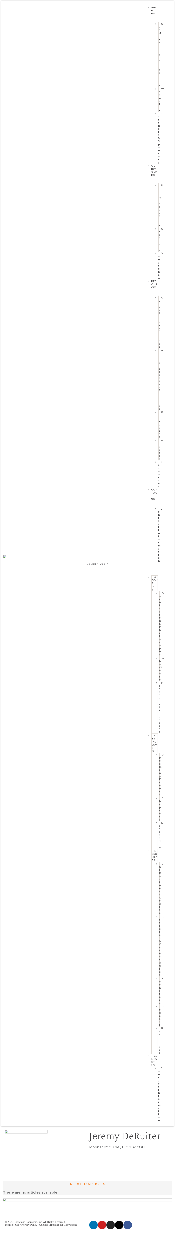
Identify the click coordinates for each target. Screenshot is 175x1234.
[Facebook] (127, 1225)
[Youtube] (102, 1225)
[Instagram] (110, 1225)
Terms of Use (12, 1224)
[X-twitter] (119, 1225)
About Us (154, 10)
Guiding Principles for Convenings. (58, 1224)
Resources (154, 284)
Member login (97, 563)
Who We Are (161, 99)
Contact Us (154, 1060)
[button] (151, 566)
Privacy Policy (29, 1224)
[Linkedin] (93, 1225)
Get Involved (154, 743)
